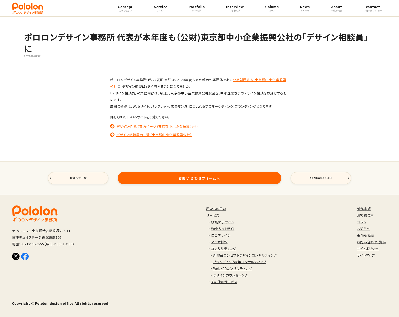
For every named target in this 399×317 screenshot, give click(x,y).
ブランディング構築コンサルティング (239, 261)
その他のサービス (224, 281)
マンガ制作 (219, 241)
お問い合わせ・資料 (371, 241)
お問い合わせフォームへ (199, 178)
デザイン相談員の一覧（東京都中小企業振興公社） (154, 134)
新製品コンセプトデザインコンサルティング (245, 255)
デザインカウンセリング (230, 275)
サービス (212, 215)
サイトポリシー (368, 248)
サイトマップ (366, 255)
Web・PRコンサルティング (232, 268)
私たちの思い (216, 208)
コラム (361, 221)
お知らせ (363, 228)
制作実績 (364, 208)
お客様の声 (365, 215)
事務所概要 (365, 235)
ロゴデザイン (221, 235)
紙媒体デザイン (222, 221)
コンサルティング (223, 248)
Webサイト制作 (222, 228)
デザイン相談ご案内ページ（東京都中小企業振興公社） (157, 126)
